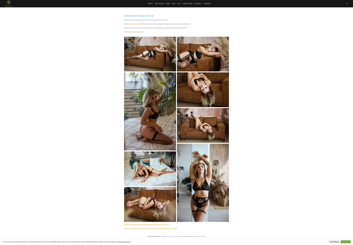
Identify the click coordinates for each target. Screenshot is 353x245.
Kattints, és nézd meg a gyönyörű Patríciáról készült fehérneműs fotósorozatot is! (146, 225)
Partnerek (207, 4)
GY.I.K (179, 4)
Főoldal (150, 4)
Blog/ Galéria (159, 4)
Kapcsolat (198, 4)
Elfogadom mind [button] (346, 242)
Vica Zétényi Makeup (177, 24)
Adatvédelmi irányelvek (200, 236)
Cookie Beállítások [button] (334, 242)
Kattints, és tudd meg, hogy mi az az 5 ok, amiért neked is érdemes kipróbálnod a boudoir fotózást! (150, 229)
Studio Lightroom (134, 24)
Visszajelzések (188, 4)
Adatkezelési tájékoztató (124, 242)
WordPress (177, 236)
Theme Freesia (170, 236)
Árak (173, 4)
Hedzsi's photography (154, 236)
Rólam (168, 4)
